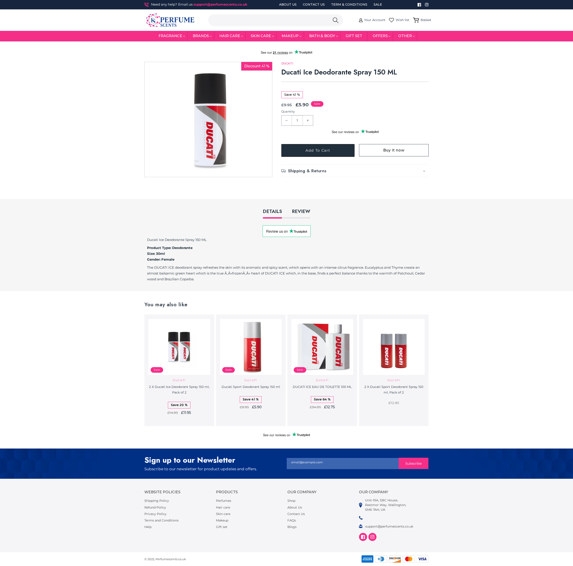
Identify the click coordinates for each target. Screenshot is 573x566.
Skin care (223, 514)
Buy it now (393, 150)
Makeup (222, 520)
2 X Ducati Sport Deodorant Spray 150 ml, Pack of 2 (393, 389)
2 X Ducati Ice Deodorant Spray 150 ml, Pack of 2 (179, 389)
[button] (170, 36)
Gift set (221, 527)
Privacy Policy (155, 514)
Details (272, 211)
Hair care (223, 507)
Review (301, 211)
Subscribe (413, 463)
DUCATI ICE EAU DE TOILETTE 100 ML (322, 387)
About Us (288, 4)
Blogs (292, 527)
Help (148, 527)
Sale (378, 4)
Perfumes (223, 501)
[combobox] (275, 20)
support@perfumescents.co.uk (220, 4)
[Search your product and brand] (335, 20)
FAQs (291, 520)
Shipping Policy (156, 501)
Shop (291, 501)
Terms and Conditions (161, 520)
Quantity (288, 111)
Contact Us (314, 4)
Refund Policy (155, 507)
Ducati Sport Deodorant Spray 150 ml (251, 387)
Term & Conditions (349, 4)
